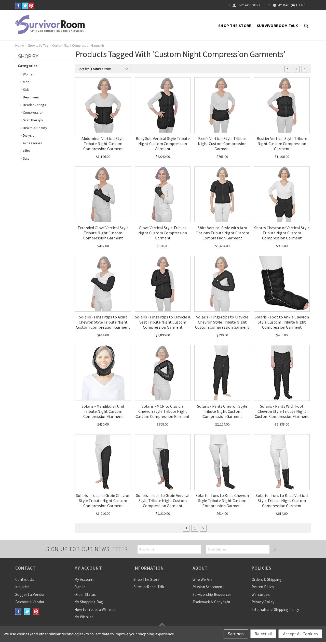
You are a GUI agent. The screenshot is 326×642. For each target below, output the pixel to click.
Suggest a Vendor (30, 594)
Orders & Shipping (266, 579)
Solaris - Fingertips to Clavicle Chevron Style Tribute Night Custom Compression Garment (222, 322)
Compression (33, 112)
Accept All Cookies (300, 634)
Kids (26, 89)
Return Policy (263, 586)
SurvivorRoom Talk (277, 25)
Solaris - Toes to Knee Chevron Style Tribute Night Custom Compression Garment (222, 500)
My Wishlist (83, 616)
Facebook (18, 6)
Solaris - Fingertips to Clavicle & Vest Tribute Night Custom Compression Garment (163, 322)
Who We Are (202, 579)
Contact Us (24, 579)
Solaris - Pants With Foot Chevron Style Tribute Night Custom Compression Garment (282, 411)
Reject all (263, 634)
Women (28, 74)
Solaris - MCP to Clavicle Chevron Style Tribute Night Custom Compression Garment (162, 411)
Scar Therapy (33, 120)
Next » (305, 69)
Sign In (80, 586)
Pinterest (31, 6)
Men (26, 82)
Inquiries (22, 586)
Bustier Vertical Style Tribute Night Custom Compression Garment (282, 143)
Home (19, 45)
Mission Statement (208, 586)
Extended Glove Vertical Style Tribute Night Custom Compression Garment (103, 232)
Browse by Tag (38, 45)
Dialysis (28, 135)
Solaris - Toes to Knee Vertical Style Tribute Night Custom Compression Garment (282, 500)
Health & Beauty (35, 127)
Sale (26, 158)
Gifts (26, 150)
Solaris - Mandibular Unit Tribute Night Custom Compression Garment (103, 411)
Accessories (32, 143)
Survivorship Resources (212, 594)
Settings (236, 634)
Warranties (261, 594)
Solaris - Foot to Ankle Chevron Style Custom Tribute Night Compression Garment (282, 322)
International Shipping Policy (275, 609)
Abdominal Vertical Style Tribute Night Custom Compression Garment (103, 143)
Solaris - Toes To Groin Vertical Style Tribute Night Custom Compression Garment (162, 500)
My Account (84, 579)
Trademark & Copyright (211, 601)
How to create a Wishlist (94, 609)
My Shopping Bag (88, 601)
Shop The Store (234, 25)
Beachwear (31, 97)
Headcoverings (34, 104)
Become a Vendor (30, 601)
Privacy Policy (263, 601)
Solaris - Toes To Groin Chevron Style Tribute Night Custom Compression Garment (103, 500)
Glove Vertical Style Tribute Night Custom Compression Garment (162, 232)
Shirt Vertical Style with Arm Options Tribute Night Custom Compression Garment (222, 232)
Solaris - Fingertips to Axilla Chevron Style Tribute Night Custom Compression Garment (103, 322)
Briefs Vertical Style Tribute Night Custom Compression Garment (222, 143)
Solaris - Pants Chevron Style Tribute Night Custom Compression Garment (222, 411)
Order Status (85, 594)
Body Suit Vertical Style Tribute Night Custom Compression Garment (163, 143)
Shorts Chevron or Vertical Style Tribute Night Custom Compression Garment (282, 232)
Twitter (25, 6)
